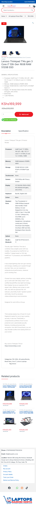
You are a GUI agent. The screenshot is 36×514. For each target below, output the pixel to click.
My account (6, 468)
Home (3, 16)
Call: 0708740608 (29, 2)
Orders (5, 466)
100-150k (5, 384)
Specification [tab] (23, 131)
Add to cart (25, 114)
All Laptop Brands (11, 57)
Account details (7, 474)
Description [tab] (6, 131)
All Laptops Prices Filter (16, 16)
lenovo (14, 363)
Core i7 (24, 57)
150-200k (31, 16)
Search (31, 10)
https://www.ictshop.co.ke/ (13, 346)
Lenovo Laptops (21, 361)
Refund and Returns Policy (11, 480)
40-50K (21, 384)
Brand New (19, 57)
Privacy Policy (7, 471)
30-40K (4, 410)
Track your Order (8, 477)
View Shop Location (6, 2)
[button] (33, 23)
